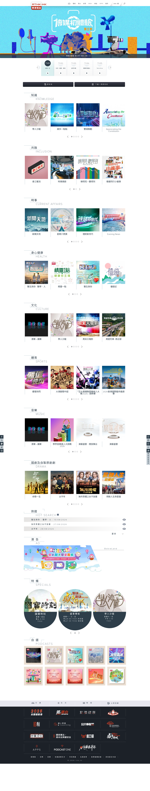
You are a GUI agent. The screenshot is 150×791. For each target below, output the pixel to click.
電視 (74, 4)
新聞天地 (36, 234)
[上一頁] (37, 67)
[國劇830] (36, 724)
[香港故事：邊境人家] (116, 676)
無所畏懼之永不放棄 (88, 497)
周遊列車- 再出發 (114, 339)
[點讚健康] (87, 712)
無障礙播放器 (96, 757)
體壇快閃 (36, 392)
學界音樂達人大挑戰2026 (62, 445)
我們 (106, 4)
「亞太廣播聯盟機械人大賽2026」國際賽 (87, 393)
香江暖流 (36, 181)
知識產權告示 (60, 757)
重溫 (95, 4)
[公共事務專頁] (87, 724)
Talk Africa (100, 68)
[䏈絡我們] (84, 703)
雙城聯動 (88, 129)
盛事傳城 (75, 614)
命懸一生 (47, 68)
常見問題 (73, 757)
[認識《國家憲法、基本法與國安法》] (62, 736)
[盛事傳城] (75, 600)
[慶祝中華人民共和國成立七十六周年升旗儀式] (75, 676)
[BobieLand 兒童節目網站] (113, 712)
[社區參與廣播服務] (113, 724)
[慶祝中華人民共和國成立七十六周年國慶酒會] (54, 676)
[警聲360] (95, 655)
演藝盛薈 (113, 444)
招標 (49, 757)
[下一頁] (110, 67)
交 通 (38, 703)
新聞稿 (34, 757)
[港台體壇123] (33, 655)
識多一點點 (62, 129)
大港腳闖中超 (62, 392)
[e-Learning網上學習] (62, 724)
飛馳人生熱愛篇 (113, 497)
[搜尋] (124, 3)
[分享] (58, 703)
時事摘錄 (62, 181)
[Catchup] (58, 514)
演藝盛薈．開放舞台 (88, 444)
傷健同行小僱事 (113, 181)
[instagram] (148, 440)
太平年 (62, 497)
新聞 (84, 4)
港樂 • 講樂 (36, 339)
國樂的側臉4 (86, 68)
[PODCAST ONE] (62, 747)
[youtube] (148, 437)
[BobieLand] (75, 559)
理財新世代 (88, 234)
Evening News (113, 234)
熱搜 (34, 511)
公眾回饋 (115, 703)
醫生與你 (88, 287)
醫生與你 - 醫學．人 (36, 287)
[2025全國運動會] (36, 712)
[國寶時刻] (40, 600)
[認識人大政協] (95, 676)
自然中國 (73, 68)
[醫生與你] (75, 655)
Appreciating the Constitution (113, 130)
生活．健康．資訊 (61, 68)
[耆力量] (87, 736)
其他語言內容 (111, 757)
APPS (100, 4)
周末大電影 (88, 339)
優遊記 (114, 287)
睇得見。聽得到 (88, 181)
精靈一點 (62, 287)
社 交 (64, 703)
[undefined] (69, 3)
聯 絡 (89, 703)
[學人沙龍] (109, 600)
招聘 (42, 757)
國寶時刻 (40, 614)
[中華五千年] (87, 747)
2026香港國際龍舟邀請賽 (113, 393)
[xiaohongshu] (148, 447)
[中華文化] (36, 736)
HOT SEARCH (46, 515)
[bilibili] (148, 443)
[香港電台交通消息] (32, 703)
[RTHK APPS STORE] (36, 747)
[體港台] (62, 712)
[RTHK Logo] (37, 5)
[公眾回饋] (108, 703)
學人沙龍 (36, 129)
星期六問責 (62, 234)
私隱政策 (84, 757)
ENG (115, 3)
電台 (79, 4)
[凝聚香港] (116, 655)
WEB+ (89, 4)
